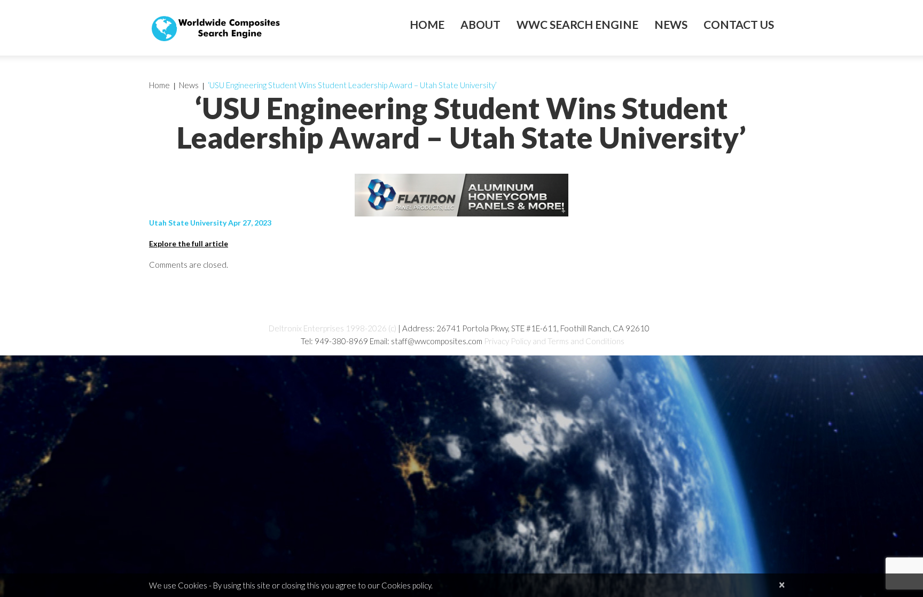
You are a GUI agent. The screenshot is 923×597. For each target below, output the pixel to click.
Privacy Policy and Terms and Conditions (554, 341)
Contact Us (738, 24)
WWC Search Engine (577, 24)
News (670, 24)
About (480, 24)
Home (427, 24)
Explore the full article (188, 243)
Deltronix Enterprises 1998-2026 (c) (332, 328)
